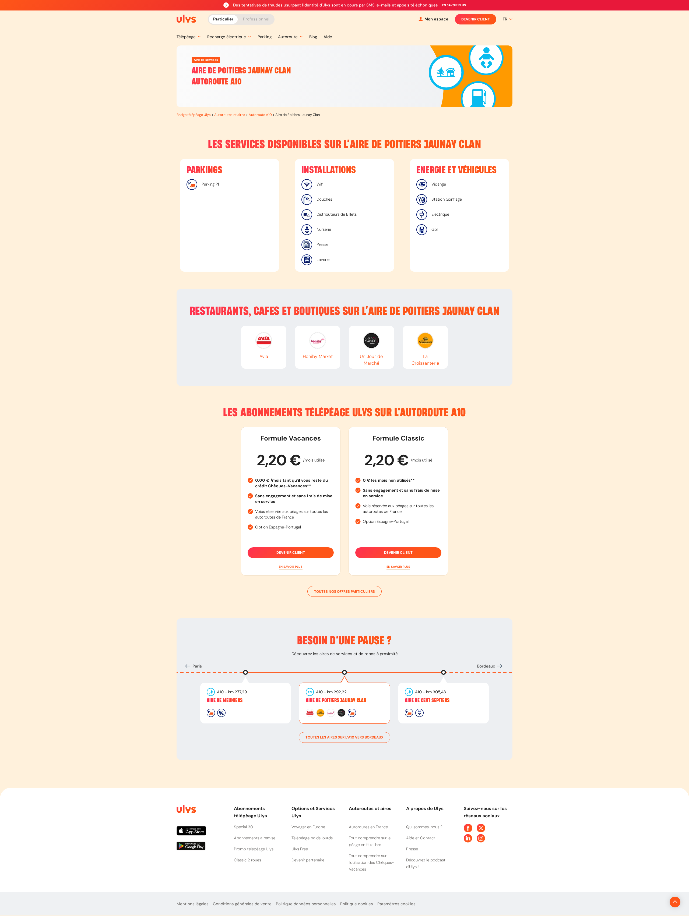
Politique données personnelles (306, 904)
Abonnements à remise (254, 838)
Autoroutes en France (368, 827)
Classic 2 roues (247, 860)
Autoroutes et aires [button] (370, 808)
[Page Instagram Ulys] (481, 838)
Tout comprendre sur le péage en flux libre (370, 841)
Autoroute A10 (260, 114)
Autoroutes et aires (229, 114)
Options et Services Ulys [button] (313, 812)
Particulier (223, 19)
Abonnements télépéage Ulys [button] (250, 812)
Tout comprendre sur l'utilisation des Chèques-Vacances (371, 862)
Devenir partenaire (307, 860)
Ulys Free (299, 849)
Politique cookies (356, 904)
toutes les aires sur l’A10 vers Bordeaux (344, 737)
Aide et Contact (420, 838)
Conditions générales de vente (242, 904)
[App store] (201, 832)
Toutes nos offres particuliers (344, 591)
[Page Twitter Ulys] (481, 828)
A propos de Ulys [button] (425, 808)
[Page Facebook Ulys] (468, 828)
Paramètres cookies (396, 904)
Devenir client (475, 19)
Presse (412, 849)
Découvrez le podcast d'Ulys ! (425, 863)
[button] (454, 5)
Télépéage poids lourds (312, 838)
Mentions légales (193, 904)
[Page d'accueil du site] (186, 810)
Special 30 (243, 827)
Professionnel (256, 19)
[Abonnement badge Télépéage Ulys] (186, 19)
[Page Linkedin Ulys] (468, 838)
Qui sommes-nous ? (424, 827)
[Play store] (201, 847)
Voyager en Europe (308, 827)
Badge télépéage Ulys (194, 114)
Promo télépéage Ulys (253, 849)
